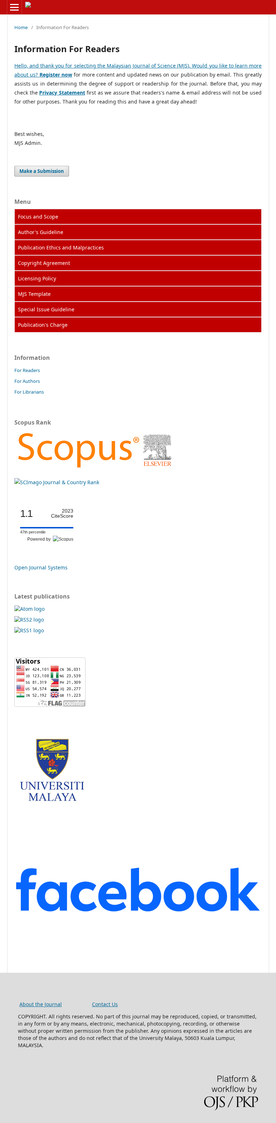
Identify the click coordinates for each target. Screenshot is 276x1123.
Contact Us (105, 1004)
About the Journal (40, 1004)
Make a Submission (41, 171)
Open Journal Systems (41, 567)
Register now (56, 74)
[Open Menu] (14, 7)
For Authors (27, 381)
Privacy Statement (62, 92)
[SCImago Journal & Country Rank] (94, 468)
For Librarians (29, 392)
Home (21, 27)
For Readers (27, 370)
